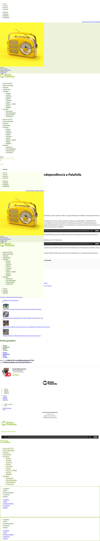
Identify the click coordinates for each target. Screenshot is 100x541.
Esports (8, 105)
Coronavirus (9, 116)
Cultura (8, 102)
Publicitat (5, 7)
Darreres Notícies (8, 504)
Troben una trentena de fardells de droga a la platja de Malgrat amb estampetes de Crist (23, 318)
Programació (6, 89)
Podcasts (5, 87)
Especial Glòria (10, 114)
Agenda (5, 496)
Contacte (5, 5)
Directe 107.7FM (7, 83)
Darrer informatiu (8, 85)
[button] (2, 164)
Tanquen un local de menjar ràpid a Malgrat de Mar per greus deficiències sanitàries (22, 309)
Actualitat (6, 91)
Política (8, 98)
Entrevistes (9, 111)
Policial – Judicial (11, 104)
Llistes (5, 502)
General (8, 93)
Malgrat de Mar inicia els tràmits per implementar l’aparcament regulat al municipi (22, 335)
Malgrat (5, 345)
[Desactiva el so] (94, 230)
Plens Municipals (11, 113)
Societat (8, 95)
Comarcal (8, 97)
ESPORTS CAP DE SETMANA (11, 300)
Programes (6, 505)
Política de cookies (8, 404)
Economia (9, 100)
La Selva (5, 350)
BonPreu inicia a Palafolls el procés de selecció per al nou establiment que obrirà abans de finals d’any (26, 327)
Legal (5, 405)
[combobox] (7, 158)
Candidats (6, 500)
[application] (50, 230)
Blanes (5, 348)
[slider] (97, 230)
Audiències (5, 9)
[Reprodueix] (3, 437)
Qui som (5, 4)
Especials (5, 109)
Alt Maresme (6, 347)
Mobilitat (8, 107)
